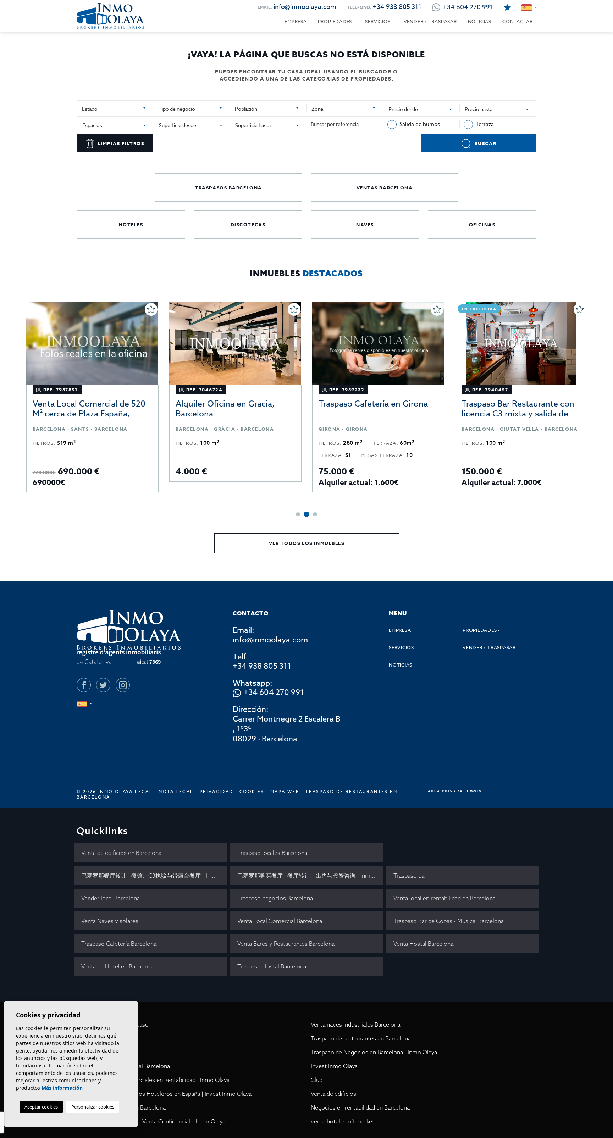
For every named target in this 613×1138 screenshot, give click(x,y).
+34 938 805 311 (397, 7)
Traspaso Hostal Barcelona (271, 966)
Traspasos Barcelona (228, 187)
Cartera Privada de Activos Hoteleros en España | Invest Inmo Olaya (164, 1093)
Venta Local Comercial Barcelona (279, 920)
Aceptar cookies (41, 1107)
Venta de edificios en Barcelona (121, 852)
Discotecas (248, 224)
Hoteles (131, 224)
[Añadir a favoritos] (151, 309)
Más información (62, 1087)
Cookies (251, 792)
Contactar (517, 21)
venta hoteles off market (342, 1121)
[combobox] (115, 108)
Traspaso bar (409, 875)
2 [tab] (306, 514)
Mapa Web (284, 792)
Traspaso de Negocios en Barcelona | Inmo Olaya (374, 1052)
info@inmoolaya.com (305, 7)
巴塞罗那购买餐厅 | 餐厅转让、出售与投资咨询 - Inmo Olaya (310, 875)
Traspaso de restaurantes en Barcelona (361, 1038)
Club (316, 1079)
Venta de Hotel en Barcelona (117, 966)
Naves (365, 224)
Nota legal (176, 792)
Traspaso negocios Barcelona (275, 898)
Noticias (479, 21)
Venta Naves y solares (109, 920)
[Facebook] (84, 685)
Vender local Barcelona (110, 898)
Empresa (295, 21)
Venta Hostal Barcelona (423, 943)
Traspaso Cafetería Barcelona (118, 943)
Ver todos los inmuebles (306, 543)
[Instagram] (123, 685)
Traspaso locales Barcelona (272, 852)
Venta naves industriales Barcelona (355, 1024)
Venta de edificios (333, 1093)
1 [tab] (298, 514)
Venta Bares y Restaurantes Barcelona (286, 943)
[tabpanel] (92, 397)
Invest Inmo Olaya (334, 1066)
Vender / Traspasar (430, 21)
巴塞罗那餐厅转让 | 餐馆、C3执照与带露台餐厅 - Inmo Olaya (154, 875)
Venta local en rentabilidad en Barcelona (444, 898)
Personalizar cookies (92, 1107)
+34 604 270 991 (274, 693)
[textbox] (112, 109)
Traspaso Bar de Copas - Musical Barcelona (448, 920)
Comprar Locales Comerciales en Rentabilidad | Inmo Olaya (153, 1079)
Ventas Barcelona (385, 187)
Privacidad (216, 792)
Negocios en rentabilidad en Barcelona (360, 1107)
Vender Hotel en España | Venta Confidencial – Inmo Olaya (151, 1121)
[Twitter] (103, 685)
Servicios (377, 21)
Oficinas (482, 224)
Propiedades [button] (335, 21)
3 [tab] (315, 514)
